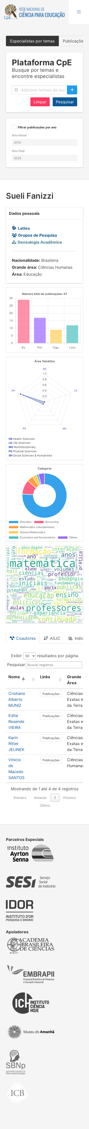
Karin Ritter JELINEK (16, 743)
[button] (79, 12)
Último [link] (45, 805)
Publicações (51, 694)
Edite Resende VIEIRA (16, 721)
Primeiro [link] (20, 798)
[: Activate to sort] (33, 679)
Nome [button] (14, 676)
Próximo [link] (69, 798)
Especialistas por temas (32, 40)
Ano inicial (19, 135)
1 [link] (55, 798)
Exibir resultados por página (44, 655)
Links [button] (45, 676)
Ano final (18, 151)
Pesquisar (65, 101)
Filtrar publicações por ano (37, 127)
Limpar (40, 101)
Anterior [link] (40, 798)
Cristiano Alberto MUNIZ (16, 699)
